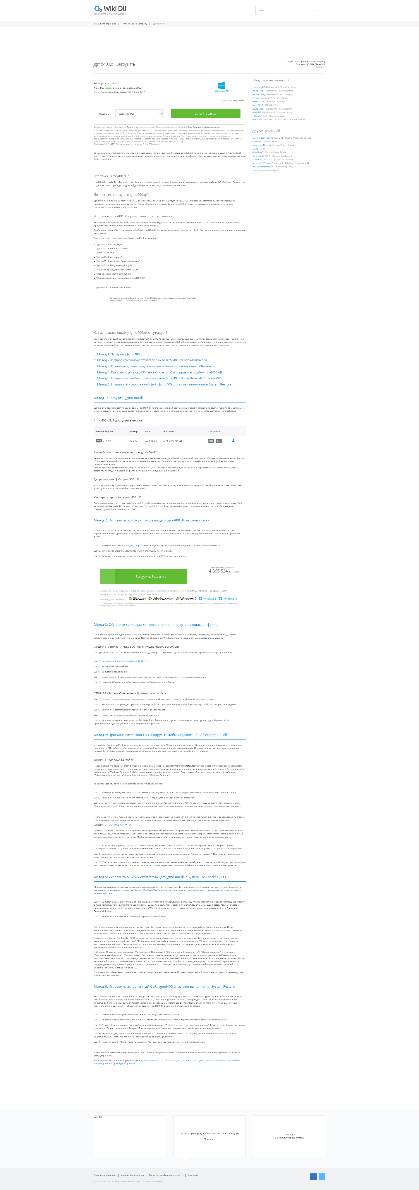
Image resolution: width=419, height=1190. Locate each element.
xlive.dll (255, 98)
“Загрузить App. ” (132, 545)
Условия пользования (132, 1174)
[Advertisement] (209, 45)
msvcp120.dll (258, 109)
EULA (188, 127)
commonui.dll (258, 145)
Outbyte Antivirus (120, 825)
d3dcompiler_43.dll (261, 94)
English (143, 1060)
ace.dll (255, 170)
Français (175, 1060)
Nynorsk (98, 1063)
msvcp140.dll (258, 90)
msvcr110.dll (258, 112)
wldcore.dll (257, 119)
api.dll (255, 149)
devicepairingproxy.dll (262, 166)
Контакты (193, 1174)
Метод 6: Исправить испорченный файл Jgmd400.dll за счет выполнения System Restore (164, 384)
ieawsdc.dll (257, 159)
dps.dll (255, 152)
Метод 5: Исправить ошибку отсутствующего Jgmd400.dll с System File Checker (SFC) (160, 378)
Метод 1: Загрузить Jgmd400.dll (120, 354)
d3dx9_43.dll (258, 101)
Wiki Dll (98, 1117)
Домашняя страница (105, 1174)
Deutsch (153, 1060)
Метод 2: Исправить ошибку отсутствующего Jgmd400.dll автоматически (152, 360)
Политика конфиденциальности (207, 127)
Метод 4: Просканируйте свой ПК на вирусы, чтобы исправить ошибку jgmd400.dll (159, 372)
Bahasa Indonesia (215, 1060)
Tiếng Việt (121, 1063)
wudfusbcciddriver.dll (262, 138)
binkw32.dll (257, 105)
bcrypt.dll (256, 163)
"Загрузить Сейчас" (112, 130)
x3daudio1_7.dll (259, 116)
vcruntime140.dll (260, 87)
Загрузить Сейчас (205, 113)
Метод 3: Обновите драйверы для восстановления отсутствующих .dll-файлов (156, 366)
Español (164, 1060)
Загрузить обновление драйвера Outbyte (124, 660)
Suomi (132, 1063)
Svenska (109, 1063)
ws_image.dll (258, 156)
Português (198, 1060)
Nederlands (234, 1060)
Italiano (187, 1060)
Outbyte (130, 127)
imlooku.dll (257, 141)
